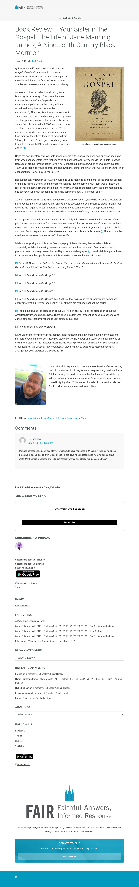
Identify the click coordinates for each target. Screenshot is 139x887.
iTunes (18, 741)
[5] (102, 191)
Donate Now (69, 856)
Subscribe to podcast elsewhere (30, 564)
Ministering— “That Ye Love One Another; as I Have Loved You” (45, 641)
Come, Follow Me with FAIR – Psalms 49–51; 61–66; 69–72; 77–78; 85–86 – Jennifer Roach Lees (62, 631)
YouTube (19, 746)
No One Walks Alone (43, 698)
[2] (61, 128)
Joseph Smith (47, 418)
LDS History (60, 418)
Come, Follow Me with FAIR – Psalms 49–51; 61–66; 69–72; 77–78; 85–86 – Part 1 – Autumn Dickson (64, 636)
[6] (40, 207)
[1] (28, 112)
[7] (101, 231)
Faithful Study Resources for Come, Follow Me (37, 487)
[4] (122, 159)
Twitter (18, 735)
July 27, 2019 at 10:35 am (40, 443)
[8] (88, 251)
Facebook (20, 730)
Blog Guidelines (22, 605)
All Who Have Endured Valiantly (30, 621)
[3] (25, 148)
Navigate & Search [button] (71, 18)
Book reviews (33, 418)
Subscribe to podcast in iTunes (30, 559)
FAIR (30, 7)
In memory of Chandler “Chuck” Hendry (44, 674)
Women (84, 418)
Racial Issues (73, 418)
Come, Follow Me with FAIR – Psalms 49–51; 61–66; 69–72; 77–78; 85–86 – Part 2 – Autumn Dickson (64, 626)
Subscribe (69, 522)
